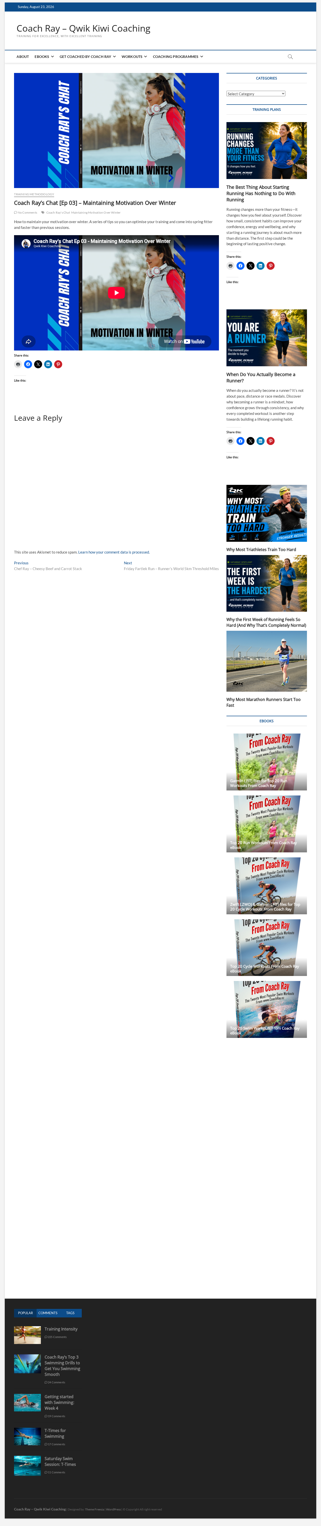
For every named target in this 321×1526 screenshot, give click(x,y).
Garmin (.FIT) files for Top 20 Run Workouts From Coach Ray (258, 783)
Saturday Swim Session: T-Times (60, 1461)
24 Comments (56, 1382)
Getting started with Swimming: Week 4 (59, 1402)
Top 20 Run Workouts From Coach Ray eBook (263, 845)
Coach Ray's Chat (58, 212)
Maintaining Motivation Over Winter (96, 212)
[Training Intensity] (27, 1329)
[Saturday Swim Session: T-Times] (27, 1458)
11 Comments (56, 1472)
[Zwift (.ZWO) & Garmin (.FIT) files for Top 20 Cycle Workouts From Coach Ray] (266, 885)
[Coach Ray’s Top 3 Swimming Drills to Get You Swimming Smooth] (27, 1357)
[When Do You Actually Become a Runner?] (266, 337)
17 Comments (56, 1444)
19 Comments (56, 1416)
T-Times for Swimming (55, 1433)
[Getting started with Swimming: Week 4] (27, 1396)
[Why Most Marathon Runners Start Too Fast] (266, 661)
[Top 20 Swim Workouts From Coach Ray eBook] (266, 1009)
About (23, 56)
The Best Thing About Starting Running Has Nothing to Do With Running (260, 193)
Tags (70, 1313)
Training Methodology (34, 194)
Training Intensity (61, 1329)
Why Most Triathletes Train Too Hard (261, 549)
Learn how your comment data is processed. (114, 552)
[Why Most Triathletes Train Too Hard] (266, 513)
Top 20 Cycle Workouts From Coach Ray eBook (264, 968)
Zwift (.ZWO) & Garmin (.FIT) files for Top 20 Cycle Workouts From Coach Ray (265, 907)
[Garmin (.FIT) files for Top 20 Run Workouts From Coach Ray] (266, 762)
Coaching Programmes (176, 56)
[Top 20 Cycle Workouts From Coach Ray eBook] (266, 947)
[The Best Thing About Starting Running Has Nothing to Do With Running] (266, 150)
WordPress (113, 1509)
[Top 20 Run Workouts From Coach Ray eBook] (266, 823)
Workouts (132, 56)
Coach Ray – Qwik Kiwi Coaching (83, 28)
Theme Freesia (94, 1509)
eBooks (42, 56)
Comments (47, 1313)
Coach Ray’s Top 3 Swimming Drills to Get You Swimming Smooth (62, 1365)
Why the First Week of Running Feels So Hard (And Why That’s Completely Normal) (266, 622)
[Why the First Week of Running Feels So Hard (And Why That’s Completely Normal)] (266, 583)
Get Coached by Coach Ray (85, 56)
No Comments (27, 212)
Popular (25, 1313)
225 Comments (57, 1336)
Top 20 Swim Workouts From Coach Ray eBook (265, 1030)
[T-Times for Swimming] (27, 1430)
